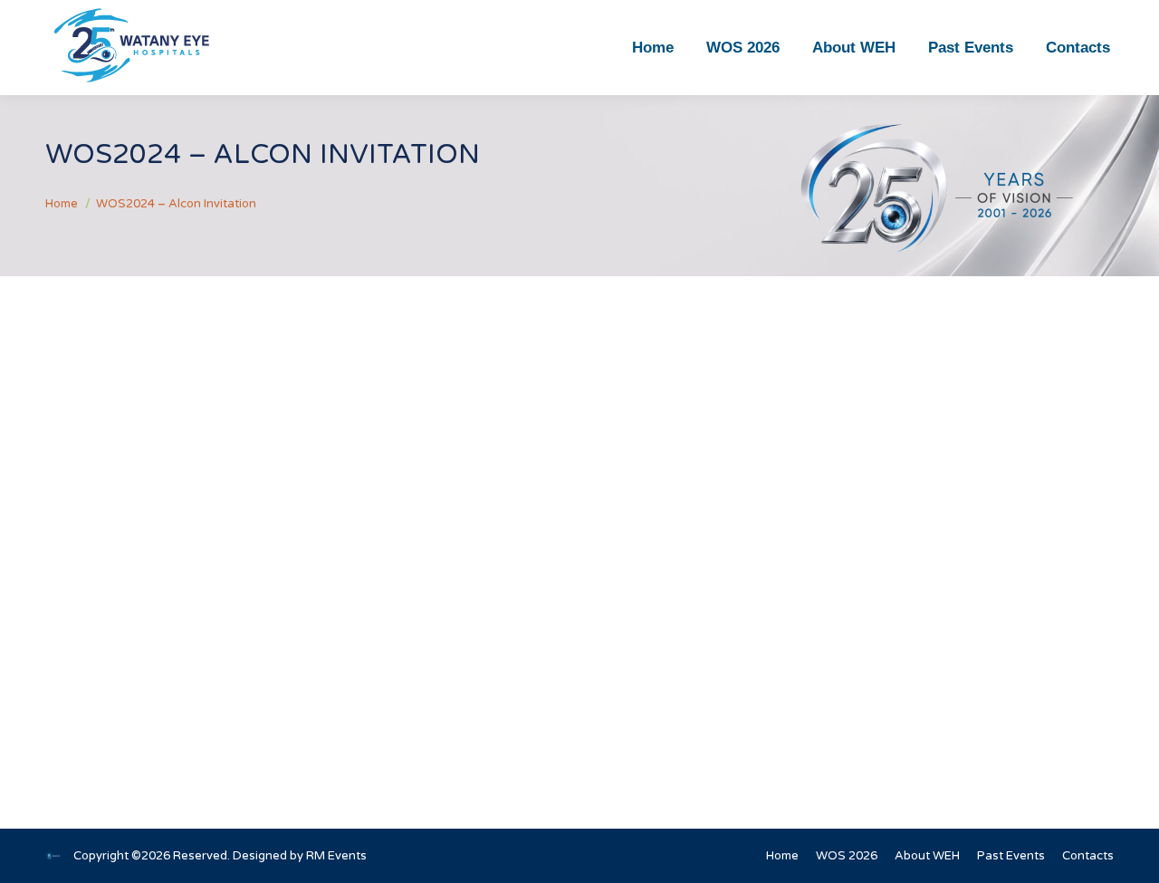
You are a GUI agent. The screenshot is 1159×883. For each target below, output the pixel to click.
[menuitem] (652, 47)
